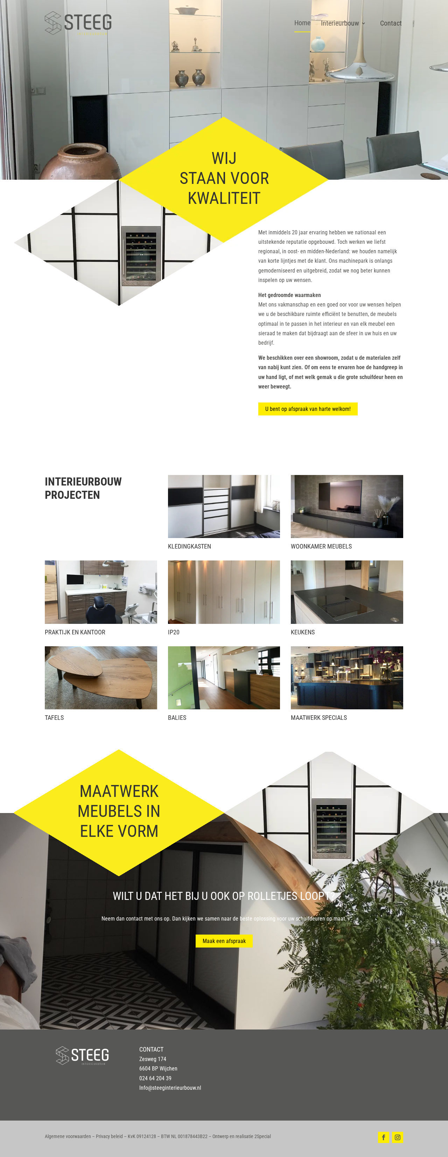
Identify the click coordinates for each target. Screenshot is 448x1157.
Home (302, 23)
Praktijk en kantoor (75, 632)
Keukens (303, 632)
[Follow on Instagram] (397, 1137)
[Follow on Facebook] (383, 1137)
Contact (391, 23)
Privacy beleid (109, 1136)
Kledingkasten (189, 546)
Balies (177, 717)
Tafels (54, 717)
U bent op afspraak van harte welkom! (308, 409)
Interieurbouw (340, 23)
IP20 (174, 632)
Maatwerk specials (319, 717)
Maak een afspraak (224, 941)
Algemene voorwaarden (68, 1136)
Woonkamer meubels (321, 546)
